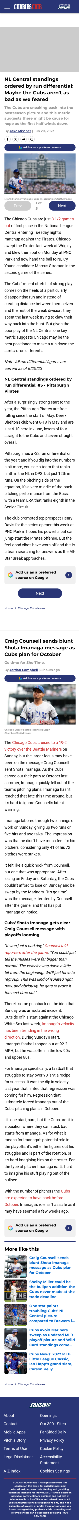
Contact (11, 1423)
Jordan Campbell (24, 670)
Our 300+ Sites (53, 1423)
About (9, 1415)
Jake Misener (20, 131)
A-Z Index (12, 1471)
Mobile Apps (15, 1432)
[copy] (31, 139)
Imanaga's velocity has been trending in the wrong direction (39, 1030)
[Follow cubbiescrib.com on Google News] (68, 575)
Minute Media (29, 1482)
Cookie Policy (52, 1448)
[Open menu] (7, 6)
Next (62, 205)
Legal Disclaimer (18, 1456)
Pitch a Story (15, 1440)
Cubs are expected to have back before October (37, 1198)
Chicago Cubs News (31, 608)
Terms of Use (15, 1448)
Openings (48, 1415)
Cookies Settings (55, 1471)
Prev (18, 205)
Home (8, 608)
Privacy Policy (52, 1440)
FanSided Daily (53, 1432)
